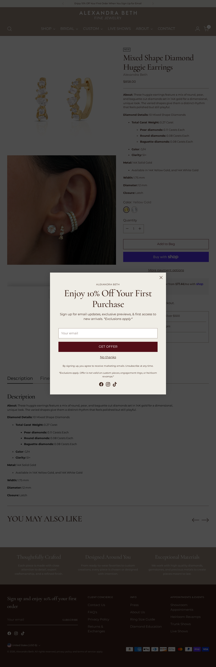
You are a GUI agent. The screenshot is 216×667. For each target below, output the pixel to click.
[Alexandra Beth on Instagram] (108, 385)
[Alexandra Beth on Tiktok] (114, 385)
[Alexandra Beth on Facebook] (101, 385)
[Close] (161, 277)
